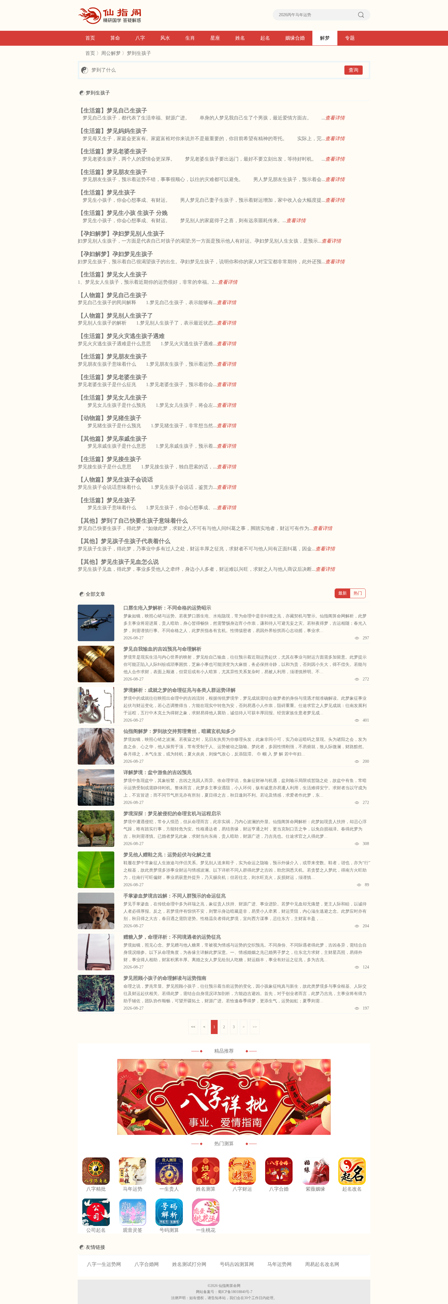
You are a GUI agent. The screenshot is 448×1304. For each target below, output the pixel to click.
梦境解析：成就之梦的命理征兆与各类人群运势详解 (179, 690)
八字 (140, 38)
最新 (342, 593)
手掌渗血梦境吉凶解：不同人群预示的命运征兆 (174, 895)
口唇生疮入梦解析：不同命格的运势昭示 (167, 607)
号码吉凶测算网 (237, 1264)
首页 (90, 38)
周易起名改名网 (322, 1264)
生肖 (190, 38)
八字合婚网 (146, 1264)
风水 (165, 38)
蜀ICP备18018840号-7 (235, 1292)
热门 (358, 593)
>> (255, 1027)
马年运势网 (279, 1264)
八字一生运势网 (104, 1264)
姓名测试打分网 (189, 1264)
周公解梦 (111, 53)
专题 (350, 38)
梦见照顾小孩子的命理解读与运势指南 (164, 978)
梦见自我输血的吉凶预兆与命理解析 (162, 649)
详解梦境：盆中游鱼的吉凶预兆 (157, 772)
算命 (115, 38)
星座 (215, 38)
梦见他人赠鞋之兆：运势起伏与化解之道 (167, 854)
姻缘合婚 (295, 38)
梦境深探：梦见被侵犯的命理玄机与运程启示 (172, 813)
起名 (265, 38)
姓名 (240, 38)
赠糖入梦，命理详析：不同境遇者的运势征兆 (172, 937)
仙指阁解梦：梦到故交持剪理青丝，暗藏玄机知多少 (179, 731)
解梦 (325, 38)
